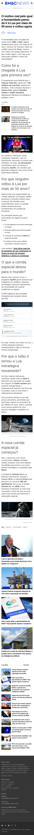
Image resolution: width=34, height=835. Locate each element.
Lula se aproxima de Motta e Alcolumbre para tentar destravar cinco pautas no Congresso (16, 561)
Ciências (8, 527)
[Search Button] (32, 3)
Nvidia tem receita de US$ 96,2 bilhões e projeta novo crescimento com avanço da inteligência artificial (16, 653)
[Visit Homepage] (17, 3)
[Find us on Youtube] (2, 825)
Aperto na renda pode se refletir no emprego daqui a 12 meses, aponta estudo (22, 729)
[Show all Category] (31, 665)
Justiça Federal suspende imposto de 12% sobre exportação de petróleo (20, 671)
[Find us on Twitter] (12, 825)
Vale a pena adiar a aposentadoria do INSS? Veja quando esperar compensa (21, 679)
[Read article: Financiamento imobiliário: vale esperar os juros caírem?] (6, 738)
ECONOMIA (6, 587)
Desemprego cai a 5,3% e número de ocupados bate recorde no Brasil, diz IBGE (20, 713)
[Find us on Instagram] (5, 825)
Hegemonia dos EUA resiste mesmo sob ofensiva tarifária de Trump (22, 697)
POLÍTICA (6, 555)
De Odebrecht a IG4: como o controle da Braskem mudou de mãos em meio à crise (22, 721)
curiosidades (17, 527)
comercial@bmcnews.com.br (10, 803)
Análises (26, 665)
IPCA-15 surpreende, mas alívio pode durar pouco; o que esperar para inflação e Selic (22, 746)
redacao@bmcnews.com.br (9, 798)
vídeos (25, 527)
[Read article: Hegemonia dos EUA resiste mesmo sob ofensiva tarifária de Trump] (6, 697)
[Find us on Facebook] (15, 825)
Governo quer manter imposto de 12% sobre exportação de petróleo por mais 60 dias (21, 705)
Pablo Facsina (11, 33)
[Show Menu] (2, 3)
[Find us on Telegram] (9, 825)
